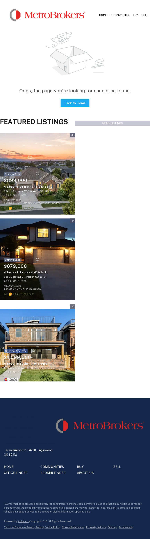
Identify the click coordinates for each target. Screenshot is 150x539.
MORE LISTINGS (112, 123)
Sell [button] (145, 15)
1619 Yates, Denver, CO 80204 (21, 368)
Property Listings (96, 527)
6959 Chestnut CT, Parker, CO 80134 (25, 277)
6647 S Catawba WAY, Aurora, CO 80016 (27, 191)
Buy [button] (135, 15)
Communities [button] (120, 15)
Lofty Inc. (23, 521)
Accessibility (126, 527)
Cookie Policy (52, 527)
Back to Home (75, 103)
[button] (47, 15)
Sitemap (112, 527)
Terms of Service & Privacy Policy (23, 527)
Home (103, 15)
